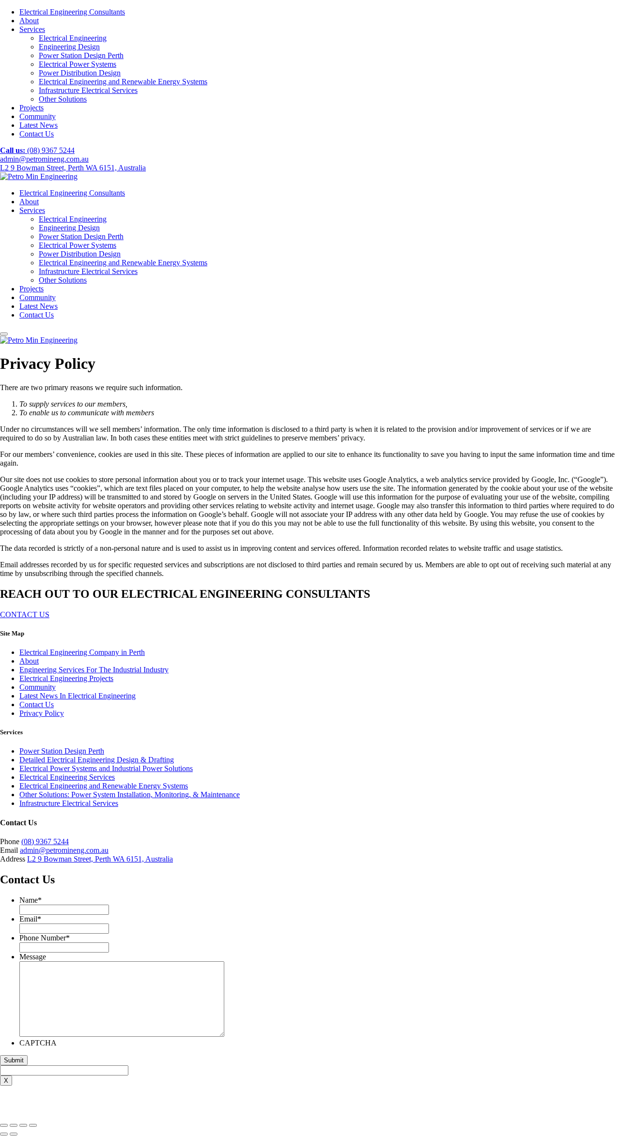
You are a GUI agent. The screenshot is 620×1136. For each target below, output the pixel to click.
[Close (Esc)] (4, 1125)
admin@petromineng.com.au (44, 159)
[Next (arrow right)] (13, 1134)
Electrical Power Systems (77, 64)
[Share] (13, 1125)
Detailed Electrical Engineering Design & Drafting (96, 760)
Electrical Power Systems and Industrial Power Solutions (106, 768)
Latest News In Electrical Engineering (77, 696)
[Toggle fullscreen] (23, 1125)
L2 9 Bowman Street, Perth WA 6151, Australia (73, 168)
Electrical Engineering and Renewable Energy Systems (123, 81)
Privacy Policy (41, 713)
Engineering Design (69, 47)
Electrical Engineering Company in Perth (82, 652)
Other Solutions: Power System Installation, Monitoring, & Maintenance (129, 794)
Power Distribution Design (80, 73)
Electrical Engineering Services (67, 777)
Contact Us (36, 134)
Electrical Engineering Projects (66, 678)
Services (32, 29)
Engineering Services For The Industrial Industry (94, 670)
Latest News (38, 125)
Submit (14, 1060)
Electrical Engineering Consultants (72, 12)
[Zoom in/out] (33, 1125)
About (29, 20)
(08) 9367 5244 (37, 150)
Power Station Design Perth (81, 55)
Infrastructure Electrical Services (88, 90)
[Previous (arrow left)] (4, 1134)
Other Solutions (63, 99)
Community (37, 116)
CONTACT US (24, 614)
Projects (31, 108)
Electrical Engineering (73, 38)
